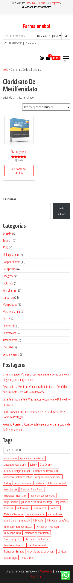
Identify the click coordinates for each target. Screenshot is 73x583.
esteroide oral (10, 489)
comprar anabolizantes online (18, 477)
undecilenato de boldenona (40, 551)
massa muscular (40, 508)
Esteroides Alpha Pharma (32, 489)
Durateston (40, 483)
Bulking (33, 464)
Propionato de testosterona (36, 533)
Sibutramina (42, 3)
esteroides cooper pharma (43, 495)
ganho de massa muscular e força (36, 502)
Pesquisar (9, 199)
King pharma (60, 502)
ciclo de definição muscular (17, 471)
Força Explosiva (11, 502)
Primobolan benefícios (58, 520)
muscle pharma (55, 514)
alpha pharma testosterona (32, 458)
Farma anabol (36, 26)
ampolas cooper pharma (15, 464)
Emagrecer (55, 3)
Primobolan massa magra (47, 526)
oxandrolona (10, 520)
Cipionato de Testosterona (45, 471)
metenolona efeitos (35, 514)
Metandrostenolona (13, 514)
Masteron (55, 508)
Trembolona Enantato (14, 551)
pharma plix (24, 520)
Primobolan (38, 520)
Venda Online (27, 557)
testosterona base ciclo (14, 545)
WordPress (45, 571)
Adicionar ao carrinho (19, 171)
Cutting (7, 483)
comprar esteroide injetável (48, 477)
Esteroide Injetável (57, 483)
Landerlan (30, 3)
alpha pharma (10, 458)
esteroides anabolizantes (15, 495)
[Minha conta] (42, 58)
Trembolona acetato (37, 545)
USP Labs (62, 551)
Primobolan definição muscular (18, 526)
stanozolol (30, 539)
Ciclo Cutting (45, 464)
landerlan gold (23, 508)
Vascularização (10, 557)
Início (5, 69)
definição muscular (23, 483)
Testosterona (44, 539)
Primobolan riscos (12, 533)
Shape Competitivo (13, 539)
